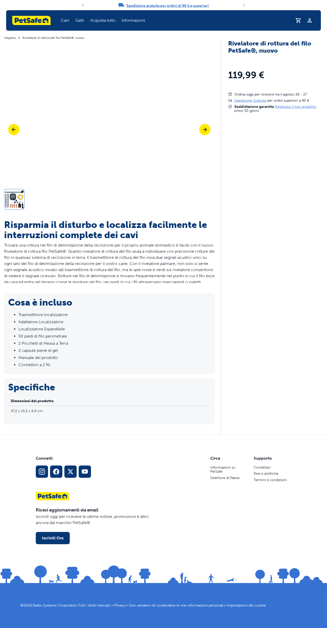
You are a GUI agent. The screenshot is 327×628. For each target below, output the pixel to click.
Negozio (10, 38)
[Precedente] (83, 5)
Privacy (119, 605)
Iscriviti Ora (53, 538)
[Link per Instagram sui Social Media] (42, 472)
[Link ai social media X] (70, 472)
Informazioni (133, 20)
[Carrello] (298, 20)
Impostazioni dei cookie (246, 605)
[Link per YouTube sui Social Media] (85, 472)
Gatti (79, 20)
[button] (65, 20)
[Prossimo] (205, 129)
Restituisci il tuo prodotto (295, 106)
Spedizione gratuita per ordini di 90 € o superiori (167, 6)
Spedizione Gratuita (250, 100)
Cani (65, 20)
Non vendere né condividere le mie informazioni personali (176, 605)
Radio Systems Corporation (55, 605)
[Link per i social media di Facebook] (56, 472)
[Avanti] (244, 5)
